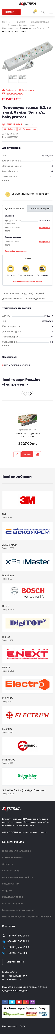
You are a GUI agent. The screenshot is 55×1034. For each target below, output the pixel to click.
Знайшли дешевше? (36, 298)
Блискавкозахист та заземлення (18, 910)
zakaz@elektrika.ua (38, 987)
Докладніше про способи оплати (27, 281)
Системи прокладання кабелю (17, 877)
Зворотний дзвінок (15, 962)
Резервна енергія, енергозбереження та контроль (27, 916)
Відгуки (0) (27, 293)
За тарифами (44, 228)
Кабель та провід (10, 870)
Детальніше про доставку (16, 251)
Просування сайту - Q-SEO (13, 1026)
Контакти (8, 926)
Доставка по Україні (40, 208)
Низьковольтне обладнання (16, 851)
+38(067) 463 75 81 (18, 952)
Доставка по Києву (14, 208)
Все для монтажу (10, 884)
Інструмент (7, 890)
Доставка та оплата (12, 298)
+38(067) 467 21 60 (18, 947)
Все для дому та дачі (12, 897)
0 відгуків (29, 124)
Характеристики (10, 293)
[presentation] (24, 393)
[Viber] (32, 1002)
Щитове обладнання (12, 903)
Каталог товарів (13, 841)
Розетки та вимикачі (12, 857)
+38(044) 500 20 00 (18, 935)
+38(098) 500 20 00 (18, 941)
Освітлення (7, 864)
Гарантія (40, 293)
